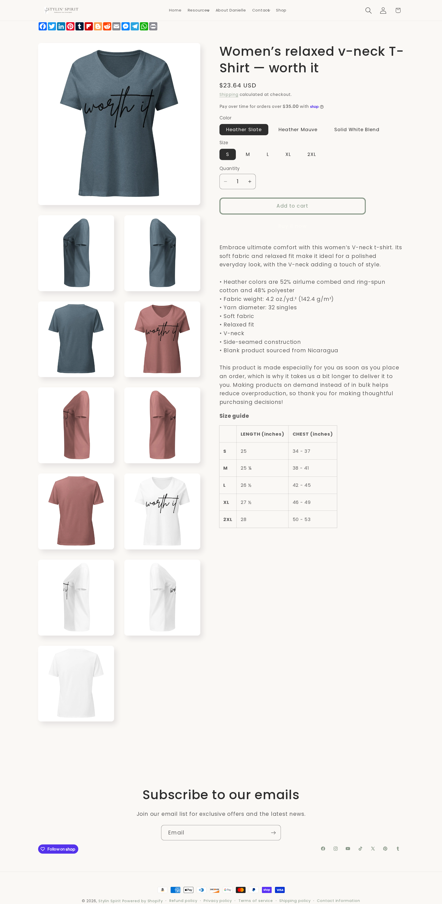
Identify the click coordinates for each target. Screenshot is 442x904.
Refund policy (183, 900)
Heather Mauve (298, 129)
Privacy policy (218, 900)
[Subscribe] (273, 833)
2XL (311, 154)
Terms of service (255, 900)
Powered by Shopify (142, 900)
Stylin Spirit (109, 900)
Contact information (338, 900)
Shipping (228, 94)
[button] (199, 10)
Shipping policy (295, 900)
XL (288, 154)
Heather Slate (244, 129)
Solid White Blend (356, 129)
